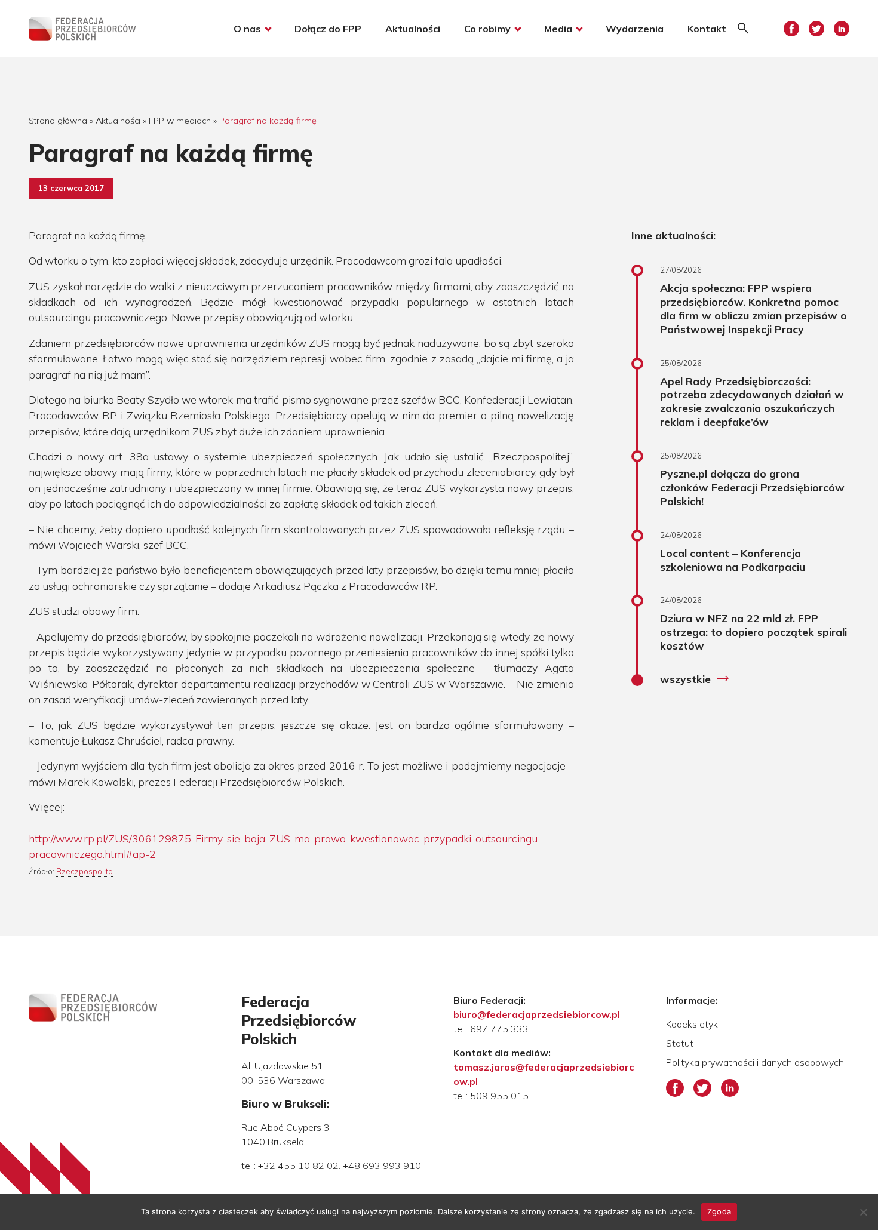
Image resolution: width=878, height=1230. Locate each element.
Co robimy (487, 29)
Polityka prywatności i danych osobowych (755, 1062)
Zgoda (719, 1211)
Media (558, 29)
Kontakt (706, 29)
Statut (679, 1043)
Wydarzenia (635, 29)
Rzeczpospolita (84, 871)
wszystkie (695, 679)
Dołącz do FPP (327, 29)
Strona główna (58, 120)
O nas (247, 29)
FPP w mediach (180, 120)
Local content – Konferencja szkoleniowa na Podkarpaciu (732, 559)
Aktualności (412, 29)
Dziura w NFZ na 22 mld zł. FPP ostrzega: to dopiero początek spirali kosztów (753, 631)
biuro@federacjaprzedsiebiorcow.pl (536, 1014)
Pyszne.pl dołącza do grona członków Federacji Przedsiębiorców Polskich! (752, 487)
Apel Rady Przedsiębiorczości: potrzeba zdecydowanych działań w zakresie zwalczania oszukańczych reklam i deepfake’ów (752, 401)
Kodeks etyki (693, 1024)
